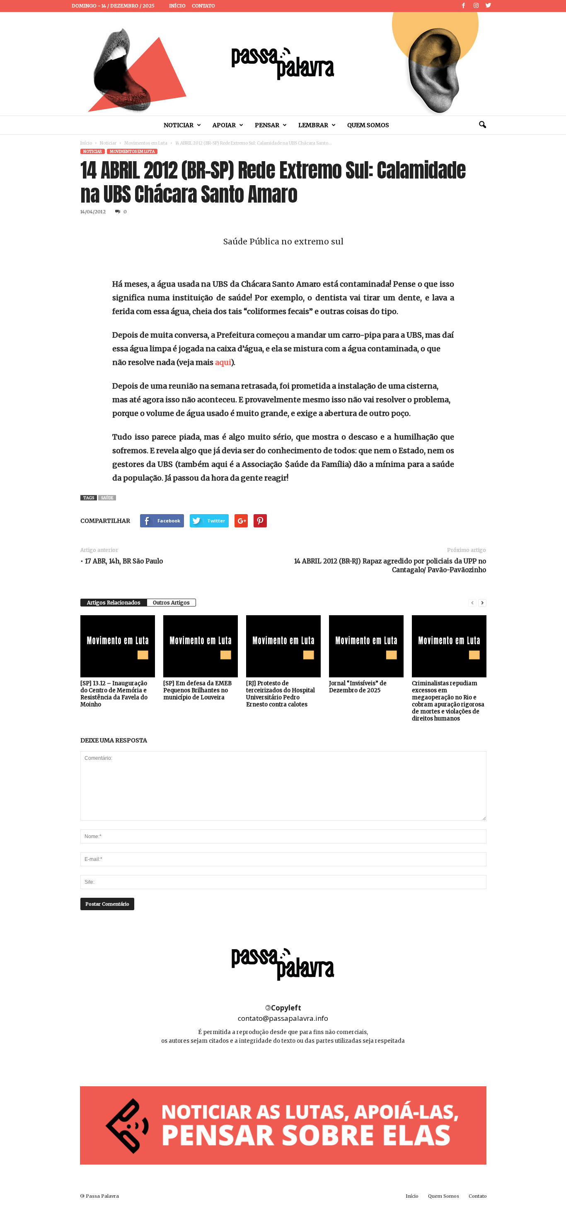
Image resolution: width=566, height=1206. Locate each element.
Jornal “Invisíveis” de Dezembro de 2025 (358, 687)
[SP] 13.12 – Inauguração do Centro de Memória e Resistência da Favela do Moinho (114, 694)
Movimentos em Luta (145, 143)
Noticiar (179, 125)
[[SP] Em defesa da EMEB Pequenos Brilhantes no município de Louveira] (200, 646)
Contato (203, 6)
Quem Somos (368, 125)
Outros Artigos (171, 602)
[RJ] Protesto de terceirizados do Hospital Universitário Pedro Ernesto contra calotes (280, 694)
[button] (482, 125)
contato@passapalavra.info (283, 1018)
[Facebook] (464, 6)
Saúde (107, 497)
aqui (223, 362)
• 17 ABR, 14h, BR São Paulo (121, 561)
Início (177, 6)
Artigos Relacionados (113, 602)
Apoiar (224, 125)
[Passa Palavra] (283, 63)
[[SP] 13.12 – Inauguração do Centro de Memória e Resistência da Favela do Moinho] (117, 646)
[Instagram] (476, 6)
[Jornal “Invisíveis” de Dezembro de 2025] (366, 646)
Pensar (267, 125)
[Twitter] (488, 6)
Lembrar (313, 125)
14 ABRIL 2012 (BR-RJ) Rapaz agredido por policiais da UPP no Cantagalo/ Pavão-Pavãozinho (390, 565)
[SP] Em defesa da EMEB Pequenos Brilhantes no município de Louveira (197, 690)
